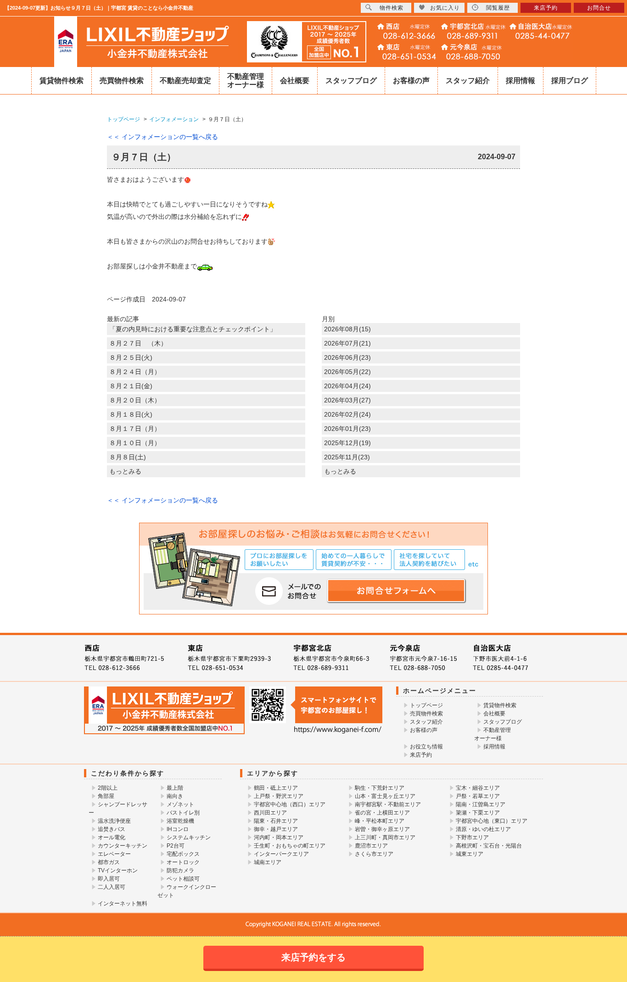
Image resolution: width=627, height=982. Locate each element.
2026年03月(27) (347, 400)
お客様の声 (411, 80)
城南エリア (267, 862)
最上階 (175, 788)
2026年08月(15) (347, 329)
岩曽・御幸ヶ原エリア (382, 829)
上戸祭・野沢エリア (278, 796)
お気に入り (445, 8)
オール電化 (111, 837)
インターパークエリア (281, 854)
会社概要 (294, 80)
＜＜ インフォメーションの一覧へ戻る (162, 136)
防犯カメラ (180, 870)
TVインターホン (118, 870)
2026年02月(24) (347, 414)
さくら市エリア (374, 854)
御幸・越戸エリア (276, 829)
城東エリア (469, 854)
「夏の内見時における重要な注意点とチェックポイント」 (192, 329)
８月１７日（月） (135, 428)
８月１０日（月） (135, 442)
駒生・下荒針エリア (379, 788)
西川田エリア (270, 812)
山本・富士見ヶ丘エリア (385, 796)
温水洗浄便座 (114, 821)
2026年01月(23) (347, 428)
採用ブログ (569, 80)
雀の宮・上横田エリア (382, 812)
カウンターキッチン (122, 846)
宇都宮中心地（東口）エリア (491, 821)
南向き (175, 796)
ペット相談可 (183, 879)
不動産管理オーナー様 (245, 81)
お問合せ (599, 8)
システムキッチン (189, 837)
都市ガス (109, 862)
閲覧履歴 (498, 8)
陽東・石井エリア (276, 821)
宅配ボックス (183, 854)
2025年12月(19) (347, 442)
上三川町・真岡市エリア (385, 837)
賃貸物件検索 (61, 80)
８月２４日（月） (135, 371)
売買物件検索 (122, 80)
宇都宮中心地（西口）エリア (289, 804)
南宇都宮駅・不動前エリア (388, 804)
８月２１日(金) (130, 386)
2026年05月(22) (347, 371)
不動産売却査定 (185, 80)
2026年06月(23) (347, 357)
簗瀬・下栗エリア (478, 812)
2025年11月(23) (347, 457)
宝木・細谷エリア (478, 788)
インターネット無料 (122, 903)
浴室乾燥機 (180, 821)
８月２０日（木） (135, 400)
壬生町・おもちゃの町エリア (289, 846)
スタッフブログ (351, 80)
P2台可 (176, 846)
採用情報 (520, 80)
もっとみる (125, 471)
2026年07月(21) (347, 343)
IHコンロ (178, 829)
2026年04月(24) (347, 386)
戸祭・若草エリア (478, 796)
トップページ (426, 705)
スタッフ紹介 (468, 80)
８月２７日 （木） (138, 343)
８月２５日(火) (130, 357)
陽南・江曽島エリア (480, 804)
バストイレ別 (183, 812)
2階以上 (108, 788)
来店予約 (421, 755)
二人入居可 (111, 887)
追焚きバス (111, 829)
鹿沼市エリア (371, 846)
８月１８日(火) (130, 414)
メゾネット (180, 804)
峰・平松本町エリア (379, 821)
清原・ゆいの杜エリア (483, 829)
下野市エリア (472, 837)
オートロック (183, 862)
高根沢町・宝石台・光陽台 (489, 846)
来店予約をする (313, 957)
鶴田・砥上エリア (276, 788)
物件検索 (391, 8)
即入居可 (109, 879)
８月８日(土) (127, 457)
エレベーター (114, 854)
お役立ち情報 (426, 746)
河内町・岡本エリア (278, 837)
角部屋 (106, 796)
